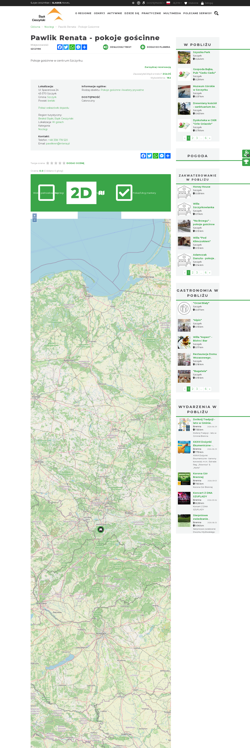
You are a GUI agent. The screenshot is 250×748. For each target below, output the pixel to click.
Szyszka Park (201, 52)
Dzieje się (131, 13)
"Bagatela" (200, 371)
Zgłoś (167, 73)
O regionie (83, 13)
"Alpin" (197, 320)
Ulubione (193, 3)
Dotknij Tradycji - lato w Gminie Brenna (204, 423)
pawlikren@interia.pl (58, 143)
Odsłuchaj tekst (120, 47)
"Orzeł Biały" (201, 303)
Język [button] (176, 3)
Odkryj (99, 13)
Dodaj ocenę (75, 163)
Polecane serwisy (197, 13)
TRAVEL (61, 3)
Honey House (201, 186)
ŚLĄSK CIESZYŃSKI (40, 3)
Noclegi (42, 129)
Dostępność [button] (155, 3)
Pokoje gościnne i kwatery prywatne (122, 90)
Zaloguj (209, 3)
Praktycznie (151, 13)
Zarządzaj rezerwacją (158, 67)
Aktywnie (114, 13)
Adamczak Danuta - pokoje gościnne (203, 258)
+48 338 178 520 (58, 140)
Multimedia (172, 13)
